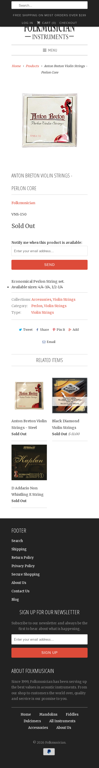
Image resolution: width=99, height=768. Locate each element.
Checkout (68, 22)
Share (44, 330)
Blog (15, 599)
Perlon (36, 306)
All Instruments (62, 721)
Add (76, 330)
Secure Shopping (25, 574)
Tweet (27, 330)
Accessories (41, 299)
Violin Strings (64, 299)
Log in (27, 22)
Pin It (61, 330)
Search (17, 541)
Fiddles (72, 714)
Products (32, 66)
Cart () (48, 22)
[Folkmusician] (49, 32)
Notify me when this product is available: (46, 242)
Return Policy (22, 557)
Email (51, 342)
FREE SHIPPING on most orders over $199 (49, 15)
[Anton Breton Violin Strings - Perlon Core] (49, 120)
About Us (18, 583)
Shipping (19, 549)
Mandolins (48, 714)
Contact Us (20, 591)
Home (26, 714)
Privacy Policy (23, 566)
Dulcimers (32, 721)
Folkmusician (23, 203)
